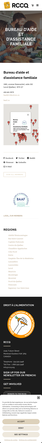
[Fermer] (28, 115)
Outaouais (12, 284)
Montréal (12, 278)
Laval (6, 216)
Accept (21, 422)
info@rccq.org (9, 367)
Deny (21, 428)
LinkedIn (22, 162)
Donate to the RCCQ (17, 394)
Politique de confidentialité (28, 440)
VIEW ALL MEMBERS (14, 174)
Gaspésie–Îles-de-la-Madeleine (21, 258)
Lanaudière (13, 261)
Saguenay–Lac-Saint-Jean (18, 288)
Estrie (10, 255)
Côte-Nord (12, 252)
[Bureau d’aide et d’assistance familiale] (21, 200)
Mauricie (12, 271)
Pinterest (9, 162)
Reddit (32, 158)
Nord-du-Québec (15, 281)
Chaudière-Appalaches (17, 248)
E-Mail (9, 166)
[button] (38, 398)
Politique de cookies (11, 440)
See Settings (21, 434)
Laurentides (13, 265)
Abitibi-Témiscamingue (18, 235)
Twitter (21, 158)
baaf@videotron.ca (11, 95)
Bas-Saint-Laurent (15, 238)
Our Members (16, 216)
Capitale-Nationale (16, 242)
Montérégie (13, 275)
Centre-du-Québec (15, 245)
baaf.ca (7, 100)
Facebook (9, 158)
